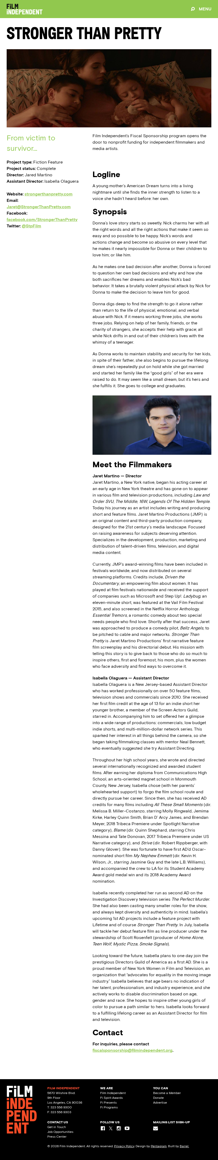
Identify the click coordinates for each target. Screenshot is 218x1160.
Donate (158, 1098)
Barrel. (184, 1146)
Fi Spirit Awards (111, 1098)
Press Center (56, 1136)
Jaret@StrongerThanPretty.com (39, 206)
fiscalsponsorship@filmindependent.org (133, 1050)
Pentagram (159, 1146)
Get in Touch (56, 1127)
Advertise (160, 1102)
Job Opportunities (60, 1132)
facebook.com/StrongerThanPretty (42, 219)
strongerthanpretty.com (48, 194)
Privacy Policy (124, 1146)
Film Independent (113, 1093)
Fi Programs (109, 1107)
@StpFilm (31, 225)
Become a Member (167, 1093)
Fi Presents (108, 1102)
